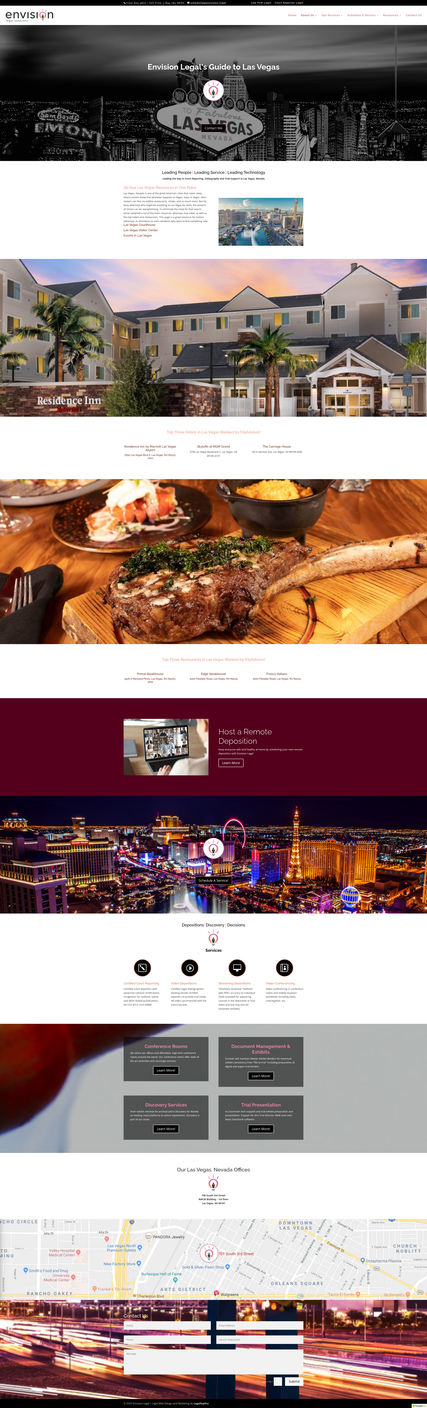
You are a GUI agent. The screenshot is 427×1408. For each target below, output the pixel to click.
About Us (307, 15)
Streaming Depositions (235, 983)
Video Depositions (184, 983)
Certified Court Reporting (141, 983)
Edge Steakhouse (213, 674)
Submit (294, 1381)
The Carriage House (277, 446)
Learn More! (166, 1070)
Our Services (331, 15)
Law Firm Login (261, 3)
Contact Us (414, 15)
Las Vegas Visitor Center (141, 230)
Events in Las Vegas (138, 235)
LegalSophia (201, 1403)
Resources (390, 15)
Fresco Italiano (276, 674)
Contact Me (213, 128)
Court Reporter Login (289, 3)
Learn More (231, 763)
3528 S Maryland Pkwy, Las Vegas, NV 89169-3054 (150, 680)
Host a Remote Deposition (245, 736)
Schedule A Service (361, 15)
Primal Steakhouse (150, 674)
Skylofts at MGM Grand (213, 446)
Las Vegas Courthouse (139, 225)
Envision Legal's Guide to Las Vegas (214, 66)
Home (292, 15)
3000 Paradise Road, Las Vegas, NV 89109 (213, 678)
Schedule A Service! (213, 880)
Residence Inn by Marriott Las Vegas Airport (150, 448)
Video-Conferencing (280, 983)
